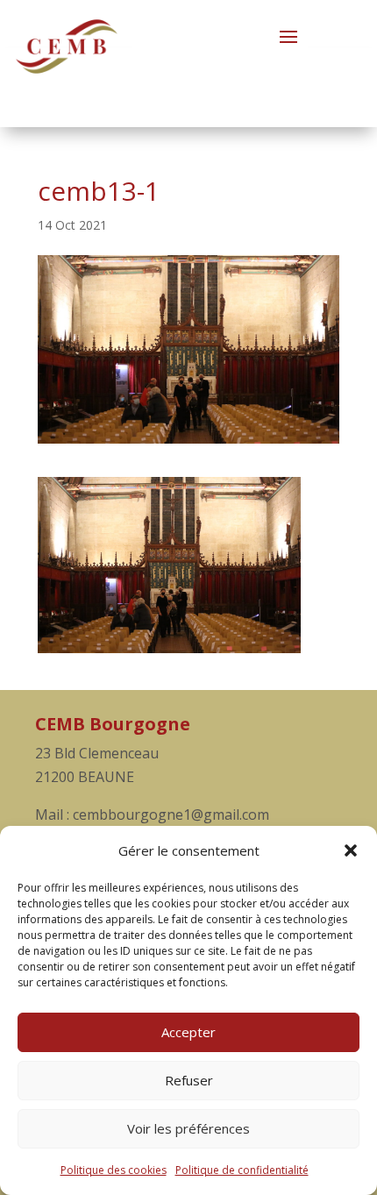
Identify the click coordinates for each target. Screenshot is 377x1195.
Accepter (188, 1032)
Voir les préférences (188, 1128)
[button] (350, 850)
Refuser (189, 1080)
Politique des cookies (113, 1170)
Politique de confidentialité (242, 1170)
